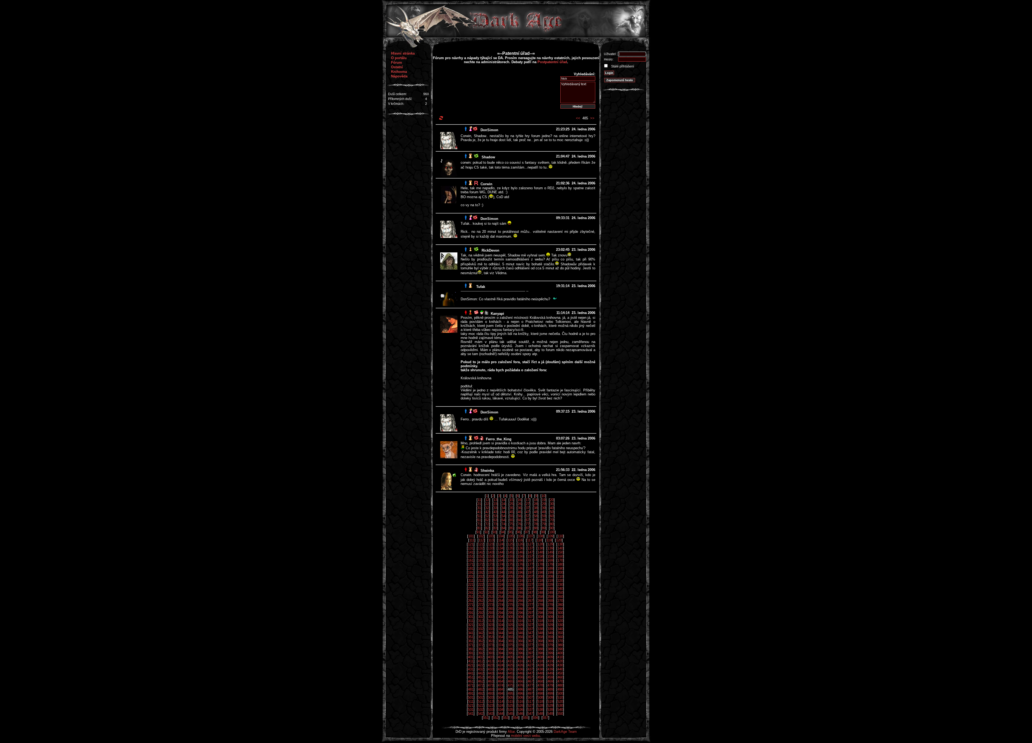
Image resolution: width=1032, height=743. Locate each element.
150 (560, 552)
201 (471, 576)
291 (471, 613)
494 (500, 693)
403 (490, 657)
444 (500, 673)
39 (544, 508)
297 (530, 613)
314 (500, 621)
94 (502, 532)
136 (520, 548)
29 (544, 504)
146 (520, 552)
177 (530, 564)
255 (510, 597)
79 (544, 524)
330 (560, 625)
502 (480, 697)
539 (550, 710)
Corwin (486, 184)
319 (550, 621)
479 (550, 685)
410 (560, 657)
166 (520, 560)
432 (480, 669)
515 (510, 701)
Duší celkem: (397, 94)
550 (560, 714)
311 (471, 621)
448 (540, 673)
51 (479, 516)
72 (487, 524)
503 (490, 697)
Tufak (480, 287)
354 (500, 637)
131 (471, 548)
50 (552, 512)
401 (471, 657)
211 (471, 580)
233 (490, 589)
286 (520, 609)
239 (550, 589)
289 (550, 609)
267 (530, 601)
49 (544, 512)
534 (500, 710)
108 (540, 536)
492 (480, 693)
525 (510, 705)
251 (471, 597)
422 (480, 665)
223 (490, 585)
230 (560, 585)
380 (560, 645)
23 (495, 504)
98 (535, 532)
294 (500, 613)
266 (520, 601)
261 (471, 601)
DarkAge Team (565, 732)
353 (490, 637)
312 (480, 621)
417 (530, 661)
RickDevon (490, 250)
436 (520, 669)
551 (486, 718)
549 (550, 714)
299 (550, 613)
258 (540, 597)
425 (510, 665)
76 (519, 524)
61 (479, 520)
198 (540, 572)
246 (520, 593)
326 (520, 625)
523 (490, 705)
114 (500, 540)
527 (530, 705)
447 (530, 673)
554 (515, 718)
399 (550, 653)
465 (510, 681)
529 (550, 705)
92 (486, 532)
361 (471, 641)
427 (530, 665)
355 (510, 637)
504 (500, 697)
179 (550, 564)
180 (560, 564)
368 (540, 641)
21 (479, 504)
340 (560, 629)
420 (560, 661)
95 (511, 532)
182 (480, 568)
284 (500, 609)
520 (560, 701)
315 (510, 621)
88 (536, 528)
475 (510, 685)
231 (471, 589)
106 (521, 536)
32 (487, 508)
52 (487, 516)
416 (520, 661)
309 (550, 617)
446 (520, 673)
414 (500, 661)
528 (540, 705)
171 (471, 564)
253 (490, 597)
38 (536, 508)
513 (490, 701)
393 (490, 653)
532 (480, 710)
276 (520, 605)
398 (540, 653)
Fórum (396, 62)
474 (500, 685)
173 (490, 564)
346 (520, 633)
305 (510, 617)
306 (520, 617)
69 (544, 520)
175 (510, 564)
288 (540, 609)
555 (525, 718)
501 (471, 697)
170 (560, 560)
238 (540, 589)
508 (540, 697)
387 (530, 649)
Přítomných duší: (400, 99)
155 (510, 556)
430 (560, 665)
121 (471, 544)
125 (510, 544)
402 (480, 657)
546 (520, 714)
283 (490, 609)
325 (510, 625)
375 (510, 645)
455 (510, 677)
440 (560, 669)
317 (530, 621)
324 (500, 625)
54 (503, 516)
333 (490, 629)
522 (480, 705)
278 (540, 605)
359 (550, 637)
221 (471, 585)
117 (529, 540)
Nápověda (399, 76)
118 (539, 540)
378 (540, 645)
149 (550, 552)
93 (494, 532)
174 (500, 564)
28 (536, 504)
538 (540, 710)
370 (560, 641)
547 (530, 714)
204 (500, 576)
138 (540, 548)
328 (540, 625)
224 (500, 585)
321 (471, 625)
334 (500, 629)
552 (496, 718)
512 (480, 701)
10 (543, 496)
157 (530, 556)
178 (540, 564)
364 (500, 641)
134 (500, 548)
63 (495, 520)
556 (535, 718)
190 (560, 568)
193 (490, 572)
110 (560, 536)
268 (540, 601)
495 (510, 693)
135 (510, 548)
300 (560, 613)
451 (471, 677)
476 (520, 685)
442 (480, 673)
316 (520, 621)
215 (510, 580)
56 (519, 516)
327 (530, 625)
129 (550, 544)
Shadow (488, 157)
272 (480, 605)
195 (510, 572)
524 (500, 705)
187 (530, 568)
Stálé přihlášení (622, 66)
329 (550, 625)
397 (530, 653)
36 (519, 508)
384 (500, 649)
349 (550, 633)
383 (490, 649)
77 (527, 524)
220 (560, 580)
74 (503, 524)
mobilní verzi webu (525, 736)
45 (511, 512)
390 (560, 649)
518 (540, 701)
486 (520, 689)
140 (560, 548)
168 (540, 560)
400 (560, 653)
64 (503, 520)
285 (510, 609)
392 (480, 653)
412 (480, 661)
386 (520, 649)
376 (520, 645)
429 (550, 665)
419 (550, 661)
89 (544, 528)
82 (487, 528)
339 (550, 629)
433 (490, 669)
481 (471, 689)
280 (560, 605)
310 (560, 617)
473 (490, 685)
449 (550, 673)
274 (500, 605)
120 (559, 540)
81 (479, 528)
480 (560, 685)
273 (490, 605)
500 (560, 693)
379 (550, 645)
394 (500, 653)
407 (530, 657)
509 (550, 697)
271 (471, 605)
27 (527, 504)
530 (560, 705)
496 (520, 693)
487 (530, 689)
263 (490, 601)
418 (540, 661)
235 (510, 589)
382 (480, 649)
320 (560, 621)
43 (495, 512)
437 (530, 669)
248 (540, 593)
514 (500, 701)
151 (471, 556)
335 (510, 629)
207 (530, 576)
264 (500, 601)
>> (592, 118)
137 (530, 548)
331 (471, 629)
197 (530, 572)
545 (510, 714)
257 (530, 597)
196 (520, 572)
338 (540, 629)
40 (552, 508)
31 (479, 508)
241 (471, 593)
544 (500, 714)
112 (481, 540)
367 (530, 641)
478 (540, 685)
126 (520, 544)
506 (520, 697)
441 (471, 673)
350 (560, 633)
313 (490, 621)
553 (505, 718)
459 (550, 677)
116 (520, 540)
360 (560, 637)
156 (520, 556)
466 (520, 681)
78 (536, 524)
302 (480, 617)
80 (552, 524)
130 (560, 544)
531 (471, 710)
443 (490, 673)
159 (550, 556)
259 (550, 597)
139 (550, 548)
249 (550, 593)
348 (540, 633)
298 (540, 613)
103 (491, 536)
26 (519, 504)
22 (487, 504)
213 (490, 580)
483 (490, 689)
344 (500, 633)
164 (500, 560)
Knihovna (399, 72)
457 (530, 677)
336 (520, 629)
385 (510, 649)
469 (550, 681)
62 (487, 520)
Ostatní (397, 67)
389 (550, 649)
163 (490, 560)
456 (520, 677)
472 (480, 685)
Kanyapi (497, 314)
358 (540, 637)
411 (471, 661)
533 (490, 710)
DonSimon (489, 130)
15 (511, 500)
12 (487, 500)
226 (520, 585)
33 (495, 508)
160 (560, 556)
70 (552, 520)
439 (550, 669)
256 (520, 597)
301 (471, 617)
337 (530, 629)
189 (550, 568)
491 (471, 693)
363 (490, 641)
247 (530, 593)
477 (530, 685)
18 (536, 500)
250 (560, 593)
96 (519, 532)
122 (480, 544)
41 (479, 512)
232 (480, 589)
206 (520, 576)
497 (530, 693)
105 (511, 536)
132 (480, 548)
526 (520, 705)
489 (550, 689)
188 (540, 568)
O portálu (399, 58)
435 (510, 669)
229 (550, 585)
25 (511, 504)
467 (530, 681)
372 (480, 645)
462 (480, 681)
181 (471, 568)
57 (527, 516)
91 (478, 532)
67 (527, 520)
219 (550, 580)
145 (510, 552)
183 (490, 568)
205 (510, 576)
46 (519, 512)
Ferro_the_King (498, 439)
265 (510, 601)
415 (510, 661)
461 (471, 681)
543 (490, 714)
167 (530, 560)
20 (552, 500)
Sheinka (487, 471)
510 (560, 697)
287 (530, 609)
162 (480, 560)
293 (490, 613)
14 (503, 500)
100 (552, 532)
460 (560, 677)
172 (480, 564)
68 (536, 520)
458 (540, 677)
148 (540, 552)
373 (490, 645)
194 (500, 572)
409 (550, 657)
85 (511, 528)
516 (520, 701)
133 (490, 548)
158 (540, 556)
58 (536, 516)
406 (520, 657)
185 (510, 568)
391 (471, 653)
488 (540, 689)
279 (550, 605)
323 (490, 625)
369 (550, 641)
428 (540, 665)
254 (500, 597)
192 (480, 572)
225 (510, 585)
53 (495, 516)
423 (490, 665)
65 (511, 520)
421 (471, 665)
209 (550, 576)
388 (540, 649)
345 (510, 633)
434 (500, 669)
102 (481, 536)
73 (495, 524)
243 (490, 593)
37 (527, 508)
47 (527, 512)
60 (552, 516)
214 (500, 580)
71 (479, 524)
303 (490, 617)
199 (550, 572)
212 (480, 580)
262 (480, 601)
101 (471, 536)
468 (540, 681)
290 (560, 609)
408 (540, 657)
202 (480, 576)
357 (530, 637)
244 (500, 593)
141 (471, 552)
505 (510, 697)
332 (480, 629)
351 (471, 637)
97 (527, 532)
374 (500, 645)
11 (479, 500)
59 (544, 516)
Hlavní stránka (403, 53)
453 (490, 677)
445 (510, 673)
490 (560, 689)
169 (550, 560)
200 (560, 572)
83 (495, 528)
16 (519, 500)
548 (540, 714)
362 (480, 641)
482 (480, 689)
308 (540, 617)
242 (480, 593)
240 (560, 589)
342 (480, 633)
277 (530, 605)
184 (500, 568)
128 (540, 544)
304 (500, 617)
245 (510, 593)
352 (480, 637)
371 (471, 645)
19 (544, 500)
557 (545, 718)
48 (536, 512)
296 (520, 613)
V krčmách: (396, 104)
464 (500, 681)
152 (480, 556)
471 (471, 685)
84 (503, 528)
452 (480, 677)
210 (560, 576)
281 (471, 609)
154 (500, 556)
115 (510, 540)
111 (471, 540)
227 (530, 585)
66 (519, 520)
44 (503, 512)
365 (510, 641)
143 (490, 552)
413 (490, 661)
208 (540, 576)
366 (520, 641)
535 (510, 710)
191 (471, 572)
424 (500, 665)
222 (480, 585)
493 (490, 693)
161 (471, 560)
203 (490, 576)
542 (480, 714)
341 (471, 633)
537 (530, 710)
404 (500, 657)
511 (471, 701)
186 (520, 568)
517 (530, 701)
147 (530, 552)
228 (540, 585)
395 (510, 653)
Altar (511, 732)
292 (480, 613)
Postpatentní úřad (552, 62)
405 (510, 657)
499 (550, 693)
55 (511, 516)
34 (503, 508)
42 (487, 512)
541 (471, 714)
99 (543, 532)
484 (500, 689)
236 (520, 589)
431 (471, 669)
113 (491, 540)
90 (552, 528)
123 (490, 544)
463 (490, 681)
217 (530, 580)
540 (560, 710)
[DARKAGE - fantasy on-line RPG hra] (516, 36)
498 (540, 693)
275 (510, 605)
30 (552, 504)
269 (550, 601)
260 (560, 597)
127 (530, 544)
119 (549, 540)
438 (540, 669)
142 (480, 552)
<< (578, 118)
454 (500, 677)
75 (511, 524)
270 (560, 601)
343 (490, 633)
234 (500, 589)
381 (471, 649)
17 (527, 500)
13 (495, 500)
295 (510, 613)
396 (520, 653)
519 (550, 701)
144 (500, 552)
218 (540, 580)
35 (511, 508)
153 (490, 556)
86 (519, 528)
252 (480, 597)
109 (550, 536)
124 (500, 544)
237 (530, 589)
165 (510, 560)
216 (520, 580)
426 (520, 665)
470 (560, 681)
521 (471, 705)
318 (540, 621)
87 (527, 528)
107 (530, 536)
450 (560, 673)
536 (520, 710)
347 (530, 633)
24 (503, 504)
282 (480, 609)
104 (501, 536)
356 (520, 637)
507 (530, 697)
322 (480, 625)
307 (530, 617)
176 (520, 564)
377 (530, 645)
